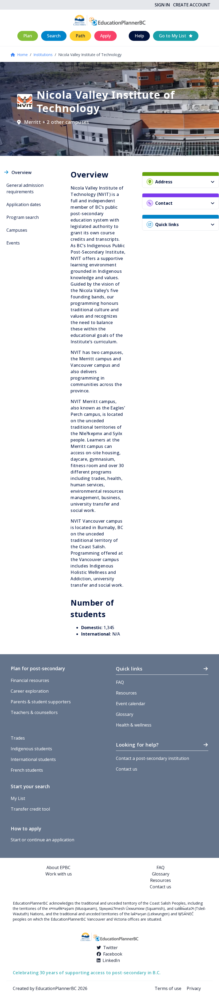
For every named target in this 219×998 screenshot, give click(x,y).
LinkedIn (111, 960)
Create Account (191, 5)
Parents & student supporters (41, 702)
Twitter (110, 947)
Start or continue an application (42, 840)
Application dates (23, 204)
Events (13, 243)
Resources (126, 693)
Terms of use (168, 988)
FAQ (120, 682)
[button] (27, 36)
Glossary (124, 714)
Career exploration (30, 691)
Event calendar (130, 704)
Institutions (43, 54)
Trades (18, 738)
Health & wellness (133, 725)
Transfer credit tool (30, 809)
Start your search (30, 786)
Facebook (112, 954)
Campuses (16, 230)
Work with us (58, 874)
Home (22, 54)
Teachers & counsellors (34, 712)
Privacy (194, 988)
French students (27, 770)
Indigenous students (31, 749)
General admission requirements (25, 188)
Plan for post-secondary (38, 668)
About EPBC (58, 867)
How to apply (26, 828)
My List (18, 798)
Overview (21, 172)
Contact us (126, 769)
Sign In (162, 5)
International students (33, 759)
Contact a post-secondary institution (152, 758)
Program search (22, 217)
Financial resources (30, 680)
